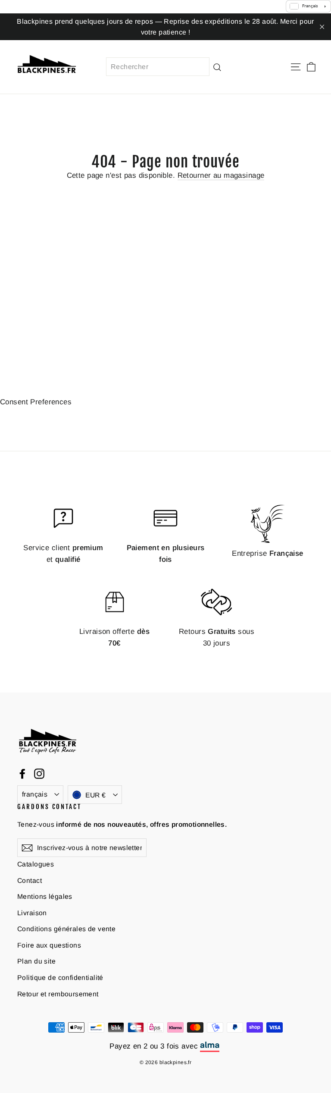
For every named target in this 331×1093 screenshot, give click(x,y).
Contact (29, 880)
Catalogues (35, 864)
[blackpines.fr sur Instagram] (39, 773)
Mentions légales (44, 896)
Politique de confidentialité (60, 977)
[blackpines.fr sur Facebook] (22, 773)
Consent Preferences (36, 402)
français (34, 794)
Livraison (32, 913)
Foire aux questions (49, 945)
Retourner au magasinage (221, 175)
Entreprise (267, 553)
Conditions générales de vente (66, 928)
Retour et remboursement (58, 994)
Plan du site (36, 961)
